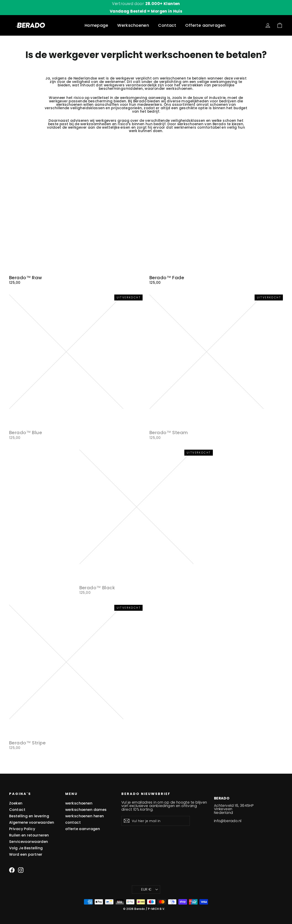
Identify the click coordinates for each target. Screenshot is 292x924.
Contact (167, 25)
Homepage (96, 25)
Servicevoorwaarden (28, 841)
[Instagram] (20, 870)
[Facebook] (12, 870)
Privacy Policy (22, 828)
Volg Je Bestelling (26, 848)
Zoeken (16, 803)
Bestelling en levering (29, 816)
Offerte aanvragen (205, 25)
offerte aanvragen (82, 828)
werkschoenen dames (86, 809)
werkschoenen (173, 78)
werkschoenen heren (84, 816)
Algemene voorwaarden (31, 822)
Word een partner (25, 854)
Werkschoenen (133, 25)
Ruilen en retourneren (29, 835)
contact (73, 822)
